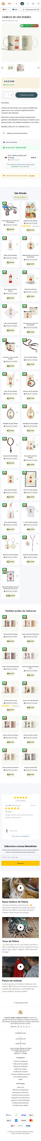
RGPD (20, 1079)
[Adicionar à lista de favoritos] (17, 209)
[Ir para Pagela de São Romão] (30, 210)
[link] (20, 830)
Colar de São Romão (10, 391)
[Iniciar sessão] (33, 3)
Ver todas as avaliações (20, 836)
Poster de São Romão (31, 490)
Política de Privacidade (20, 1064)
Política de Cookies (20, 1069)
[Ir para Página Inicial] (3, 3)
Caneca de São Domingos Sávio (30, 667)
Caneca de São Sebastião (30, 634)
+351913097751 (20, 1039)
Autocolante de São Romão (10, 290)
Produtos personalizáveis (20, 1103)
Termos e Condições (20, 1061)
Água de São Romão (10, 255)
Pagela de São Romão (31, 221)
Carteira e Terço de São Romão (10, 358)
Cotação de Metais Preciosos (20, 1074)
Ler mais (31, 175)
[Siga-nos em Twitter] (24, 1027)
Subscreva (20, 863)
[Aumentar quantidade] (11, 95)
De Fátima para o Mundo (20, 1105)
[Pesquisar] (27, 3)
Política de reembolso (20, 1066)
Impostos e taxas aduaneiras (20, 1100)
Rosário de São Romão (30, 554)
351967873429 (20, 1043)
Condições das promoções (20, 1095)
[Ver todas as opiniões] (20, 797)
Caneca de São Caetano (10, 735)
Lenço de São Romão (10, 323)
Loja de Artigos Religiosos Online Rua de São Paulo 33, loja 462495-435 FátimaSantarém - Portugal (20, 1051)
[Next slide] (38, 67)
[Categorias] (22, 3)
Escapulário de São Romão (30, 456)
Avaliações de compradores (20, 1098)
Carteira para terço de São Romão (30, 324)
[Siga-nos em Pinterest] (29, 1027)
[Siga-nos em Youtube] (27, 1027)
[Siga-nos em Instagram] (18, 1027)
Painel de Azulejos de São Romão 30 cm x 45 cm (10, 587)
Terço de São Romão (30, 357)
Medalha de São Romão (10, 423)
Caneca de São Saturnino (10, 767)
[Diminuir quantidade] (5, 95)
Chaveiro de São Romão (10, 554)
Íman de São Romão (10, 490)
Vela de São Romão (30, 289)
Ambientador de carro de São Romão (30, 256)
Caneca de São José (10, 700)
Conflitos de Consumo (20, 1071)
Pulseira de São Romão (30, 391)
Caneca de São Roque (10, 634)
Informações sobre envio (20, 1092)
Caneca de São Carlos (30, 735)
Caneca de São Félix (30, 767)
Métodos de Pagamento (20, 1090)
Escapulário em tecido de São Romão (10, 221)
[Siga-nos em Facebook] (21, 1027)
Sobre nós (20, 1087)
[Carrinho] (38, 3)
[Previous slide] (3, 67)
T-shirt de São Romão (30, 522)
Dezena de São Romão (10, 456)
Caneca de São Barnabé (30, 700)
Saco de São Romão (10, 522)
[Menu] (16, 3)
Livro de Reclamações (20, 1077)
